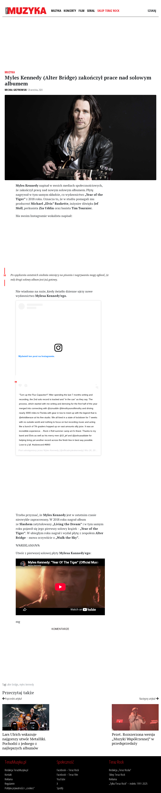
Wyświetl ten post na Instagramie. (36, 356)
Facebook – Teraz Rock (68, 770)
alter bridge (12, 684)
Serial (91, 10)
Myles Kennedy (51, 450)
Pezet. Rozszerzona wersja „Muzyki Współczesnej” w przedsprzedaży (133, 739)
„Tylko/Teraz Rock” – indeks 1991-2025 (128, 783)
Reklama (9, 779)
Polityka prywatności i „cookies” (20, 788)
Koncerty (70, 10)
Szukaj (152, 10)
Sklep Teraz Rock (108, 10)
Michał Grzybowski (16, 90)
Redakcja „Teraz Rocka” (120, 770)
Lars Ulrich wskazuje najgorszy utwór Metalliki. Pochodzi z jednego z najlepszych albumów (24, 741)
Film (81, 10)
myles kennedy (26, 684)
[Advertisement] (80, 44)
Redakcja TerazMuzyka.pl (16, 770)
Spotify (60, 788)
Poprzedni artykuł (13, 698)
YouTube (61, 779)
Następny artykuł (147, 698)
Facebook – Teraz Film (67, 774)
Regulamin (10, 783)
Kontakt (8, 774)
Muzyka (56, 10)
